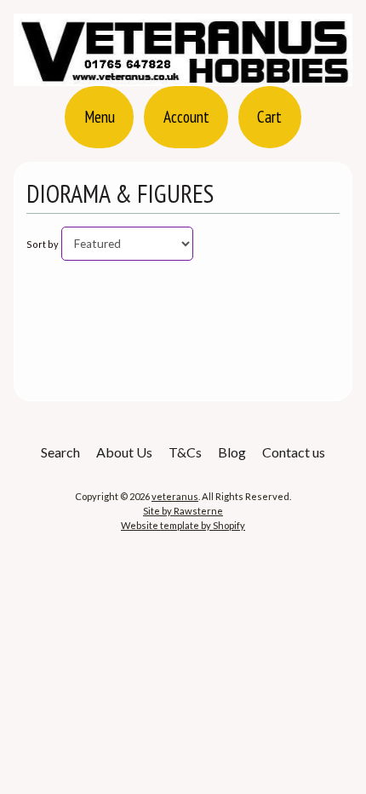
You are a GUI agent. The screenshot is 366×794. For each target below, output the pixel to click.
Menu (99, 116)
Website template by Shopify (183, 525)
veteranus (175, 496)
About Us (124, 452)
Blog (232, 452)
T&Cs (185, 452)
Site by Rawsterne (183, 510)
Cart (269, 116)
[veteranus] (183, 75)
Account (186, 116)
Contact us (293, 452)
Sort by (42, 244)
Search (60, 452)
